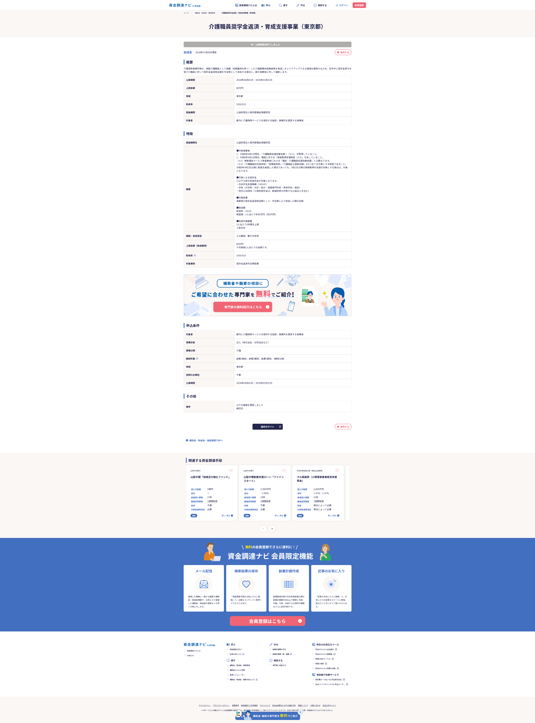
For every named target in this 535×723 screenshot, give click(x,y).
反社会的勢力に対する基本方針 (284, 705)
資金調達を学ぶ (236, 649)
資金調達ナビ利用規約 (249, 705)
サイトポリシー (205, 705)
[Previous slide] (263, 528)
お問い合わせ (315, 705)
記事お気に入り (236, 654)
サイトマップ (265, 705)
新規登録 (359, 5)
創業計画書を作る (279, 649)
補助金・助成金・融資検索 (205, 13)
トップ (186, 13)
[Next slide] (272, 528)
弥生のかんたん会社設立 (324, 649)
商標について (303, 705)
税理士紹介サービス (323, 659)
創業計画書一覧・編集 (281, 654)
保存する (344, 52)
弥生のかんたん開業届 (323, 654)
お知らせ (190, 655)
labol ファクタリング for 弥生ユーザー (330, 684)
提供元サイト (267, 426)
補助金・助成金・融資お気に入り (242, 679)
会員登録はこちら (267, 621)
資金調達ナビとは (248, 5)
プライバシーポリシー (221, 705)
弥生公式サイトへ (329, 705)
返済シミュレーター (237, 675)
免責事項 (235, 705)
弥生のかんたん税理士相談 (325, 668)
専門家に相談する (279, 665)
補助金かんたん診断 (237, 670)
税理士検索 (319, 663)
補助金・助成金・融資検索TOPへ (206, 440)
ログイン (343, 5)
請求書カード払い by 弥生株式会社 (328, 679)
